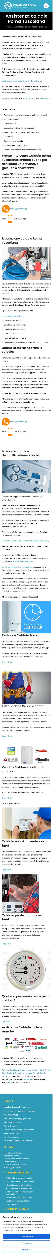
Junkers (29, 1070)
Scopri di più (7, 662)
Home (9, 27)
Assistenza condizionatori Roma (19, 1197)
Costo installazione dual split (18, 1201)
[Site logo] (20, 5)
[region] (26, 1234)
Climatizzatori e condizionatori (16, 1159)
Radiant (10, 1073)
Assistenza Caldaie (11, 1156)
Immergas (28, 1079)
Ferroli (36, 1073)
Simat (9, 1082)
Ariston (5, 1070)
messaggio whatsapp (18, 208)
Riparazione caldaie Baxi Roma (18, 1185)
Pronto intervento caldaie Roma (19, 1188)
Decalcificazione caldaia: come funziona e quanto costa (25, 540)
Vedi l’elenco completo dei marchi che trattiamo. (22, 81)
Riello (47, 1070)
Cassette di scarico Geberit (15, 1164)
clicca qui (29, 98)
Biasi (41, 1070)
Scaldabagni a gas (11, 1161)
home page (46, 98)
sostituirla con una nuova (22, 561)
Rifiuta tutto (26, 1250)
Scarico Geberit (12, 1204)
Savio (36, 1070)
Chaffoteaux (26, 1073)
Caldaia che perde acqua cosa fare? (20, 1178)
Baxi (4, 1073)
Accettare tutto (26, 1236)
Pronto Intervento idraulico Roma (20, 1181)
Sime (17, 1073)
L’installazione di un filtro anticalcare (17, 567)
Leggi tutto (6, 869)
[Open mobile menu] (46, 5)
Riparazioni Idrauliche (13, 1153)
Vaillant (21, 1070)
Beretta (13, 1070)
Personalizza (26, 1243)
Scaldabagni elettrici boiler (15, 1167)
